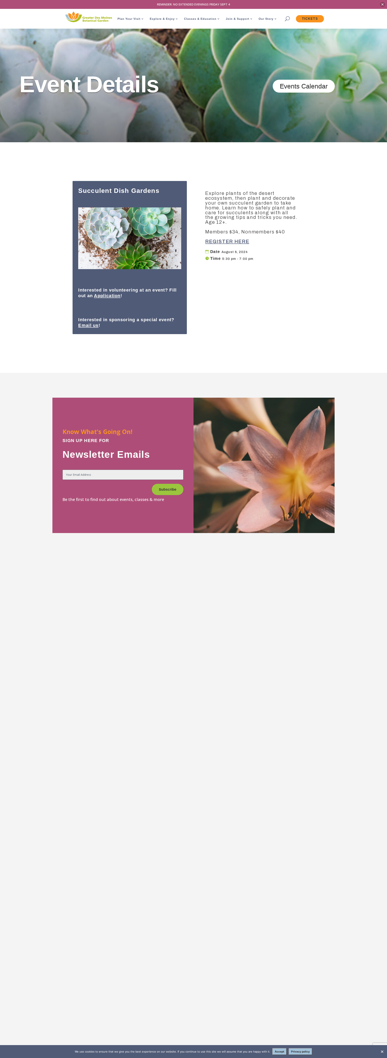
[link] (88, 17)
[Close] (382, 4)
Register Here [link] (227, 241)
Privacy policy (300, 1051)
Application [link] (107, 295)
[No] (382, 1052)
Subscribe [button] (167, 489)
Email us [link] (88, 325)
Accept (279, 1051)
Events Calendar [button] (304, 86)
